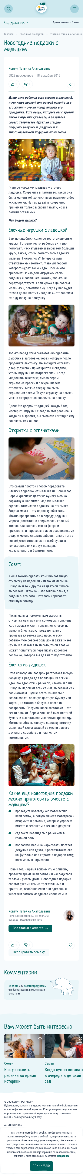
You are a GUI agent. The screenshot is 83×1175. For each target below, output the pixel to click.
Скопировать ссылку (29, 952)
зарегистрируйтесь (35, 985)
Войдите (13, 985)
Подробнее (63, 1155)
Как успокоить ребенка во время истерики (20, 1075)
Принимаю (41, 1166)
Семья (8, 1063)
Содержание (14, 23)
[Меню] (74, 8)
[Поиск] (8, 8)
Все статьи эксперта (28, 928)
